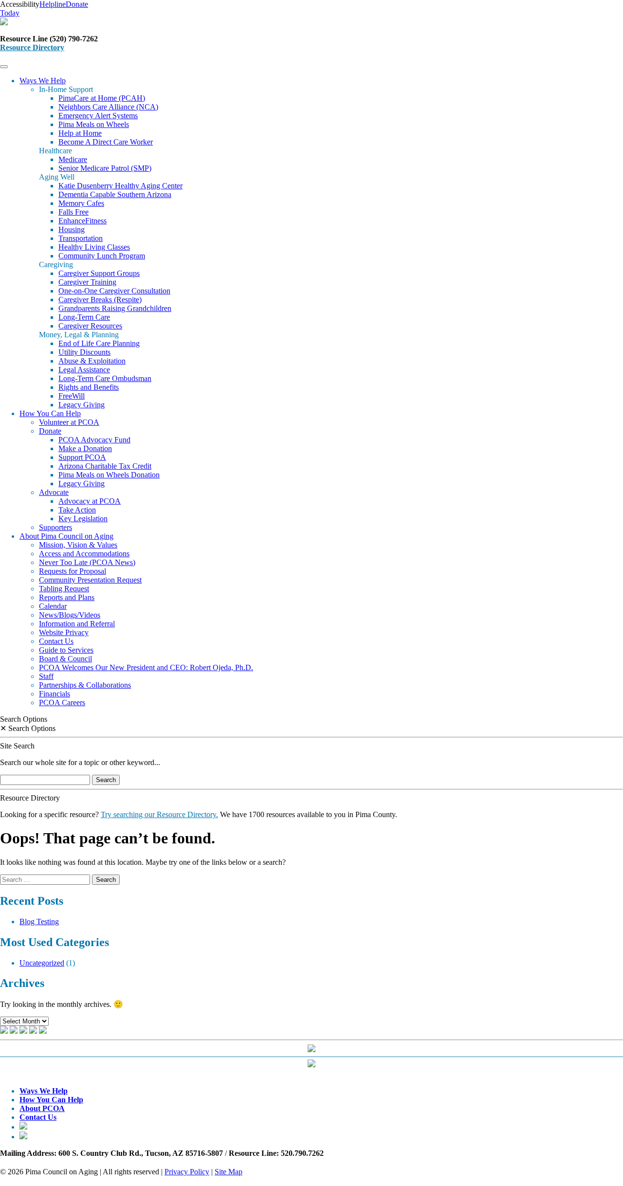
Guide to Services (66, 650)
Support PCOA (82, 457)
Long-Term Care (84, 317)
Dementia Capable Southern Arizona (114, 194)
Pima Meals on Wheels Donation (109, 475)
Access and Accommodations (84, 553)
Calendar (53, 606)
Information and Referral (77, 624)
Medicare (72, 159)
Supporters (55, 527)
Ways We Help (42, 80)
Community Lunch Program (101, 256)
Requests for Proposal (72, 571)
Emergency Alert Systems (98, 115)
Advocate (54, 492)
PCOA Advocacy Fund (94, 440)
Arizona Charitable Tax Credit (104, 466)
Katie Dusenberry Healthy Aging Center (120, 186)
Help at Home (80, 133)
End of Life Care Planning (99, 343)
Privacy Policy (187, 1172)
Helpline (52, 4)
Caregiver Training (87, 282)
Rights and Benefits (88, 387)
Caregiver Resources (90, 326)
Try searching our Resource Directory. (159, 814)
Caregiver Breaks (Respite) (100, 299)
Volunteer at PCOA (69, 422)
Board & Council (65, 659)
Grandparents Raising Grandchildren (114, 308)
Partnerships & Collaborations (85, 685)
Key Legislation (83, 518)
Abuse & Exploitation (92, 361)
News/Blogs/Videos (69, 615)
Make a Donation (85, 448)
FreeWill (71, 396)
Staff (46, 676)
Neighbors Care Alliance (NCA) (108, 107)
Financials (54, 694)
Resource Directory (32, 47)
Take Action (77, 510)
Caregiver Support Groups (99, 273)
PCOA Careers (62, 702)
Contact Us (56, 641)
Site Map (228, 1172)
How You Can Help (50, 413)
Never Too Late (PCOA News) (87, 562)
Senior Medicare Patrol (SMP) (104, 168)
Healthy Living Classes (94, 247)
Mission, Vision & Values (78, 545)
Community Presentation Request (90, 580)
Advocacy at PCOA (89, 501)
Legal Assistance (84, 369)
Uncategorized (41, 963)
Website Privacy (64, 632)
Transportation (80, 238)
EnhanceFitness (82, 221)
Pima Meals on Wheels (93, 124)
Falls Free (73, 212)
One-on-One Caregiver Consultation (114, 291)
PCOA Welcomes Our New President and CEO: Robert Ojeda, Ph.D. (146, 667)
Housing (71, 229)
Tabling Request (64, 588)
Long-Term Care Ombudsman (104, 378)
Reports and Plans (66, 597)
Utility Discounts (84, 352)
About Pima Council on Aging (66, 536)
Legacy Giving (81, 405)
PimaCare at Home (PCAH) (101, 98)
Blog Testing (39, 921)
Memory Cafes (81, 203)
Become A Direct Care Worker (105, 142)
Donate (50, 431)
